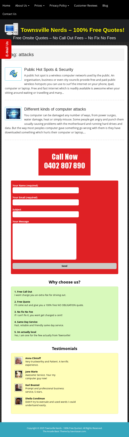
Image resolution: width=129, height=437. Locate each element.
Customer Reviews (85, 5)
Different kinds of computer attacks (55, 109)
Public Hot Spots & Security (48, 69)
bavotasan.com (78, 431)
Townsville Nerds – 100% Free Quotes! (72, 30)
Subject (17, 209)
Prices (38, 5)
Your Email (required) (25, 197)
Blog (105, 5)
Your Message (21, 221)
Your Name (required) (25, 185)
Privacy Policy (58, 5)
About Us (21, 5)
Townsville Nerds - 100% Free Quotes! (63, 428)
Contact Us (9, 14)
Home (6, 5)
